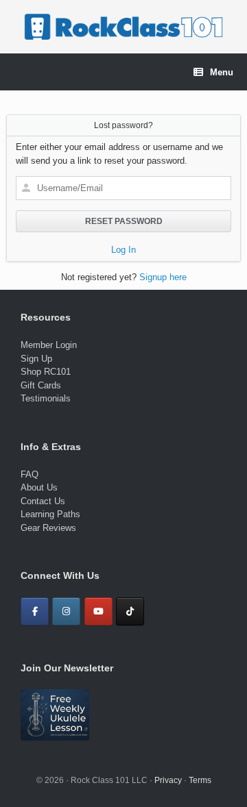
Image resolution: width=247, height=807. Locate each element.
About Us (39, 487)
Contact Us (43, 501)
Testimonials (46, 398)
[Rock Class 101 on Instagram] (66, 611)
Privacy (168, 780)
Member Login (49, 345)
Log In (123, 250)
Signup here (163, 277)
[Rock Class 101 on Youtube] (98, 611)
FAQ (29, 474)
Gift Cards (41, 385)
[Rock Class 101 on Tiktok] (130, 611)
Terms (200, 780)
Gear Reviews (48, 528)
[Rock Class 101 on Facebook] (35, 611)
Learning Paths (50, 514)
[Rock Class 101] (123, 27)
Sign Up (36, 358)
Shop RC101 (46, 372)
